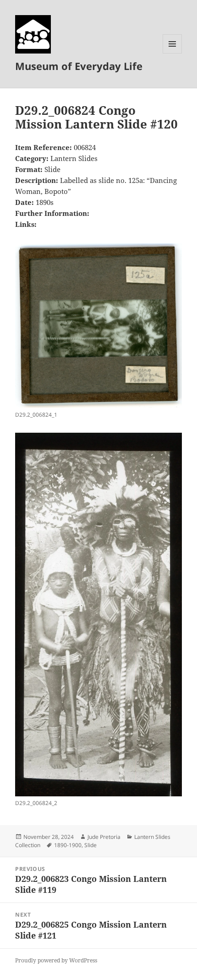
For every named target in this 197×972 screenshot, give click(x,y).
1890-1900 (68, 845)
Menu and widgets (172, 53)
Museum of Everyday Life (78, 66)
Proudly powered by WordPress (56, 960)
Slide (90, 845)
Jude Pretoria (104, 837)
